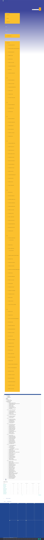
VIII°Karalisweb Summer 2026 (11, 381)
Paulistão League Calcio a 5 (11, 153)
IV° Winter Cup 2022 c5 (10, 178)
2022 (7, 423)
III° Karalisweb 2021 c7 (11, 125)
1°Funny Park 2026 (10, 192)
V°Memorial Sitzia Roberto (11, 339)
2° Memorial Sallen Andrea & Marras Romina (13, 269)
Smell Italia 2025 (11, 250)
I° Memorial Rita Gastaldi (12, 451)
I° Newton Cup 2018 (10, 55)
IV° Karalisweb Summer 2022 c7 (12, 174)
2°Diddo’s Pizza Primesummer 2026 (12, 367)
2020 (7, 102)
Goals (17, 483)
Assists (21, 483)
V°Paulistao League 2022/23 (11, 160)
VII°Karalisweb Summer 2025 (12, 465)
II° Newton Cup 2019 (11, 413)
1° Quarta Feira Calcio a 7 (11, 146)
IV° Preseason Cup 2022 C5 (11, 167)
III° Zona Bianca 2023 (11, 443)
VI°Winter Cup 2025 (10, 311)
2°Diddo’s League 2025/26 (11, 353)
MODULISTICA (9, 397)
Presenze (39, 483)
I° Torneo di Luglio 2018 (11, 62)
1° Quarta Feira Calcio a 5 (11, 150)
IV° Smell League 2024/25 (11, 248)
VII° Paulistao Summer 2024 (11, 276)
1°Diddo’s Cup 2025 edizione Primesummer (13, 318)
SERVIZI (6, 26)
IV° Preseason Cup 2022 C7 (11, 157)
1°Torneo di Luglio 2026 (11, 388)
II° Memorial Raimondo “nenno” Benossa (13, 255)
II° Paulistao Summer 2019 (12, 410)
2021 (7, 116)
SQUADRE (8, 18)
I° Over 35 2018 (10, 69)
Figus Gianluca (4, 486)
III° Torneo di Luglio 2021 (11, 132)
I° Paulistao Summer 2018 (12, 404)
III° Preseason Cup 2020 (11, 416)
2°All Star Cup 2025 (11, 466)
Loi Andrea (4, 487)
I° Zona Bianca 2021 (10, 136)
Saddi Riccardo (4, 484)
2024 (7, 235)
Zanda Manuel (4, 490)
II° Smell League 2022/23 (11, 185)
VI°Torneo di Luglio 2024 (12, 454)
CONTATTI (6, 30)
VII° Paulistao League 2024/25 (12, 445)
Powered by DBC (15, 537)
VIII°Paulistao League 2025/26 (12, 471)
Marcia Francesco (5, 488)
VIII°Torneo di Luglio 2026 (11, 374)
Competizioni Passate (8, 40)
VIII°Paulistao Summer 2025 (11, 325)
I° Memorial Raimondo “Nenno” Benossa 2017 (13, 48)
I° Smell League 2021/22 (11, 129)
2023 (7, 190)
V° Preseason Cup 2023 (11, 213)
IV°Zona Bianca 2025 (11, 463)
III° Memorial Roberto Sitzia (11, 199)
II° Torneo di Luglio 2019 (11, 83)
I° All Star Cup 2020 (10, 111)
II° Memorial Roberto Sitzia (11, 143)
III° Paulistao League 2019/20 (11, 97)
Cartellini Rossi (33, 483)
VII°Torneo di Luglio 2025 (11, 332)
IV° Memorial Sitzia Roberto (11, 290)
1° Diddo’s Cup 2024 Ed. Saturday (12, 304)
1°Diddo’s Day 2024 (10, 297)
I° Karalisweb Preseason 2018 (12, 407)
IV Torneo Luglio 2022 (10, 171)
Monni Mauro (4, 485)
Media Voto (13, 483)
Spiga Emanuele (4, 489)
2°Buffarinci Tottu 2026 (11, 474)
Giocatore (4, 483)
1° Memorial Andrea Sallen (11, 206)
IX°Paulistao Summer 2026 (11, 378)
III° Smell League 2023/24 (12, 440)
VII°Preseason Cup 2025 (11, 468)
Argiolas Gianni (4, 491)
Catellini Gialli (26, 483)
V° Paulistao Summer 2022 (11, 164)
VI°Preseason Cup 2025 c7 (11, 346)
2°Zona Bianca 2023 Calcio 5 (11, 227)
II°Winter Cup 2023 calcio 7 (11, 220)
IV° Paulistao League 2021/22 (11, 122)
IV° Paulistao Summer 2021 (11, 118)
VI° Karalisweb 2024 (10, 283)
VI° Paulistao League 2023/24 (12, 437)
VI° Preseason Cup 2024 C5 (12, 457)
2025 (7, 309)
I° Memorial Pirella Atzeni (11, 262)
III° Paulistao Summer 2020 (11, 104)
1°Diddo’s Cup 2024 (11, 446)
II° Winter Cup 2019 (10, 90)
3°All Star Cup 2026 (9, 400)
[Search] (40, 9)
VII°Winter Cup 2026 (10, 360)
